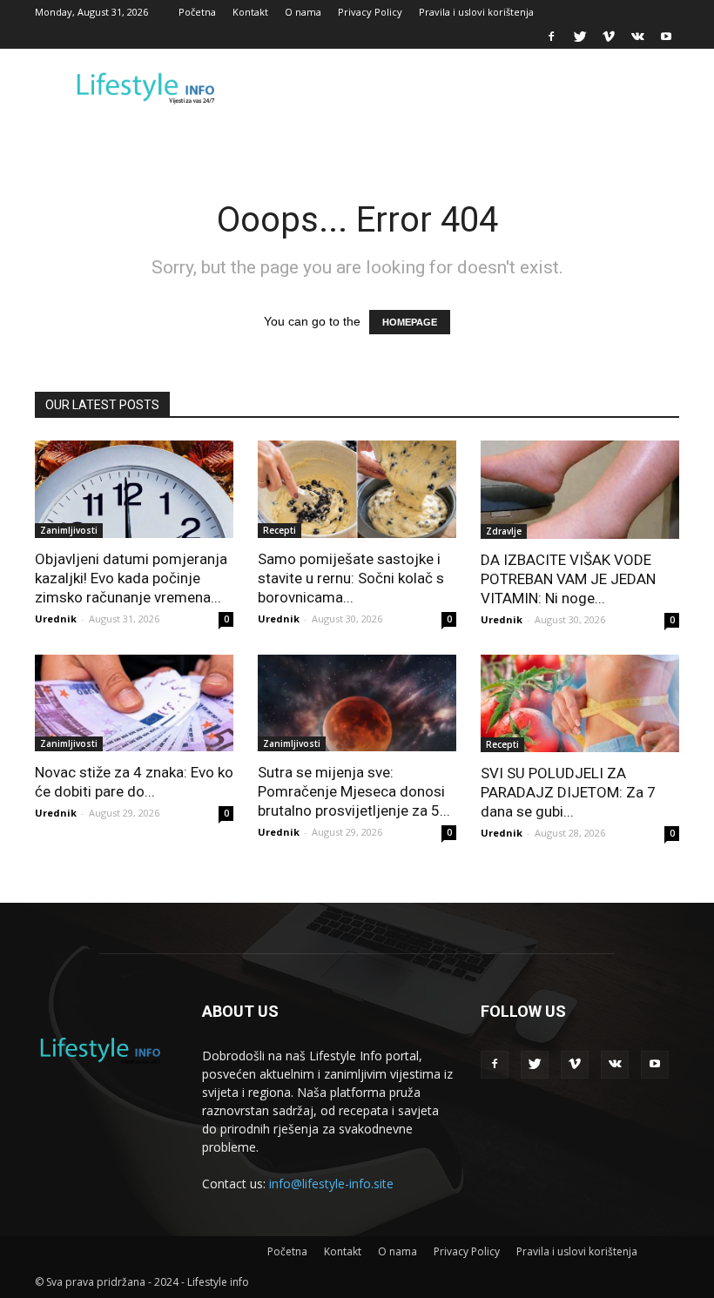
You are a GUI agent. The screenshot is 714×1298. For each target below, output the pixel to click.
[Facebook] (551, 36)
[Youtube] (666, 36)
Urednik (56, 618)
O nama (303, 11)
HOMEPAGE (409, 322)
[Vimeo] (609, 36)
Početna (197, 11)
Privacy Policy (370, 11)
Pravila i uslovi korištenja (476, 11)
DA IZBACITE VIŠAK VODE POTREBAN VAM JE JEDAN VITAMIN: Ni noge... (568, 579)
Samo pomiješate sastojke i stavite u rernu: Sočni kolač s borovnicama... (351, 578)
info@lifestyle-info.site (331, 1183)
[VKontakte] (637, 36)
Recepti (279, 530)
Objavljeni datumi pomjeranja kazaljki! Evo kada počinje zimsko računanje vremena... (131, 578)
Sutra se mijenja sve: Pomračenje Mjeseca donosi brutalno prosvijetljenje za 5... (354, 791)
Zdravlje (504, 531)
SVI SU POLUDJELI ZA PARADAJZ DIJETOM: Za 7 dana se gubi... (568, 792)
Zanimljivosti (69, 530)
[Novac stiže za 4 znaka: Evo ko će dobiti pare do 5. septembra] (134, 703)
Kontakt (250, 11)
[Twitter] (580, 36)
